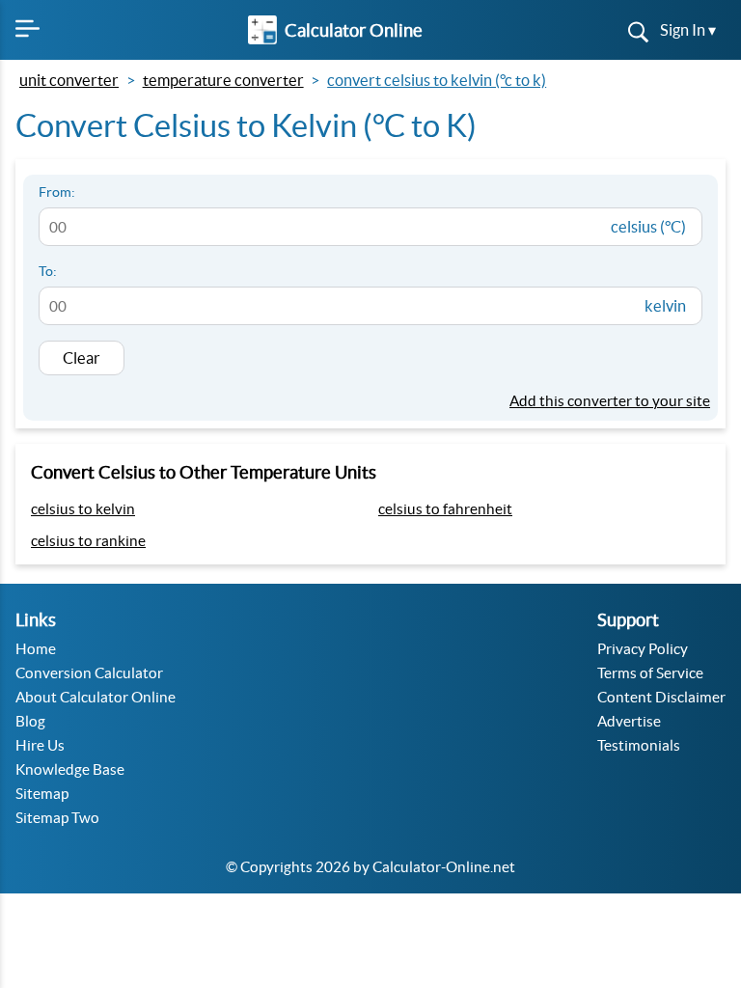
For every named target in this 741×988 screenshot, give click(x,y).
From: (57, 192)
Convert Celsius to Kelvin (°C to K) (436, 80)
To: (48, 271)
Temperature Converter (223, 80)
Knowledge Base (69, 769)
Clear (81, 358)
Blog (30, 721)
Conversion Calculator (89, 673)
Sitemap (42, 793)
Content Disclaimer (661, 697)
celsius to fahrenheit (445, 509)
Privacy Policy (642, 649)
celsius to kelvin (83, 509)
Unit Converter (69, 80)
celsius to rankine (88, 541)
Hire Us (40, 745)
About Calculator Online (95, 697)
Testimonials (638, 745)
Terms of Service (650, 673)
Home (35, 649)
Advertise (629, 721)
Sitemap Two (57, 818)
